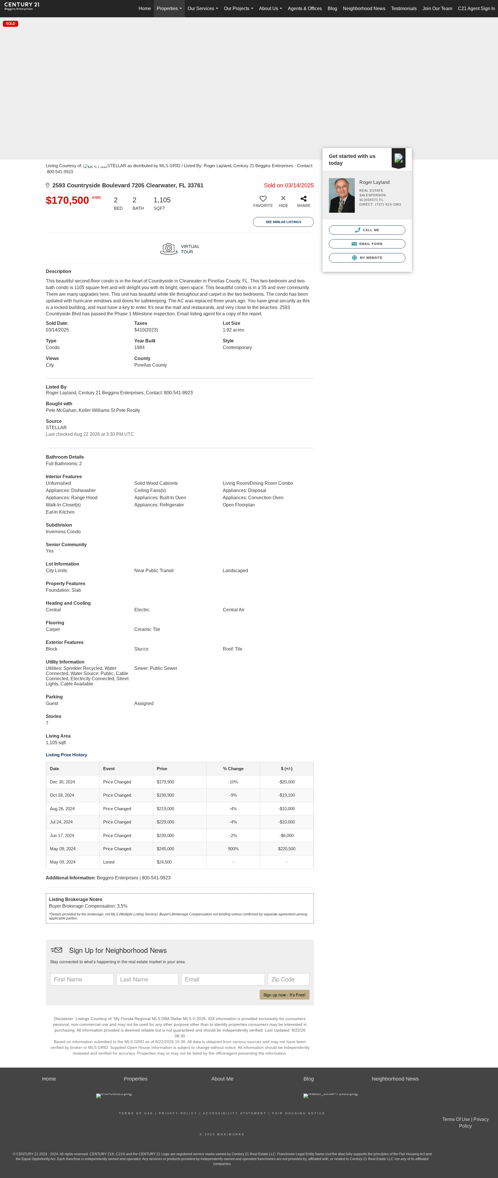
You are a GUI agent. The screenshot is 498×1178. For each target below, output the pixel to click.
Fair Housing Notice (298, 1113)
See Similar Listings (283, 222)
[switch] (263, 203)
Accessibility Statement (235, 1113)
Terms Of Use (136, 1113)
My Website (370, 257)
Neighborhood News (364, 8)
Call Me (370, 230)
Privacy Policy (178, 1113)
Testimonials (404, 8)
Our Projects (240, 11)
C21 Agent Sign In (476, 8)
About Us (271, 11)
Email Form (370, 244)
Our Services (204, 11)
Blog (332, 8)
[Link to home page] (25, 8)
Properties (170, 11)
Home (145, 8)
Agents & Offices (305, 8)
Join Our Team (437, 8)
